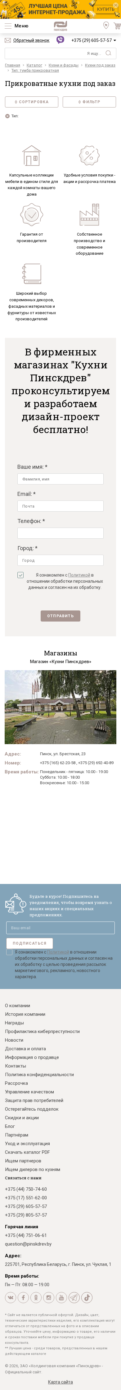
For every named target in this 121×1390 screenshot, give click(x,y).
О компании (17, 1005)
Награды (14, 1023)
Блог (10, 1126)
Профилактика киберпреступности (42, 1031)
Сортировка (34, 102)
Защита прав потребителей (34, 1100)
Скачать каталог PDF (27, 1152)
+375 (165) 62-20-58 (57, 762)
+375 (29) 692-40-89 (96, 762)
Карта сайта (60, 1382)
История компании (25, 1014)
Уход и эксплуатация (27, 1143)
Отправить (60, 616)
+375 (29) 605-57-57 (91, 40)
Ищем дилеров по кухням (32, 1169)
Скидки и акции (22, 1118)
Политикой (79, 575)
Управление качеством (29, 1092)
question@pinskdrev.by (28, 1244)
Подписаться (30, 943)
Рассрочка (16, 1083)
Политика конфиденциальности (39, 1074)
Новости (14, 1040)
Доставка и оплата (25, 1049)
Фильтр (91, 102)
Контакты (15, 1066)
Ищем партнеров (23, 1161)
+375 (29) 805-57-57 (26, 1215)
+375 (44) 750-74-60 (26, 1189)
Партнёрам (16, 1135)
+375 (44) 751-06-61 (26, 1235)
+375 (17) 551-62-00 (26, 1198)
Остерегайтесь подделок (32, 1109)
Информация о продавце (32, 1057)
